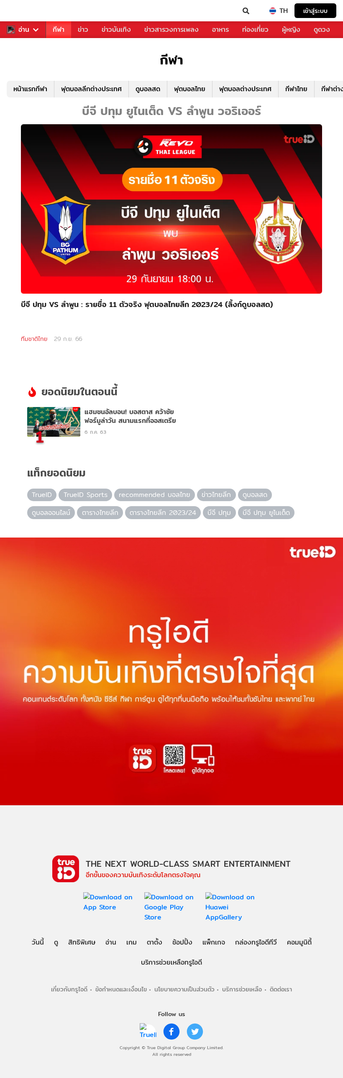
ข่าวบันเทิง (116, 29)
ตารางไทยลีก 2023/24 (163, 512)
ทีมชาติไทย (34, 338)
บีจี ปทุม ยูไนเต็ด (266, 512)
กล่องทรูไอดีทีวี (256, 942)
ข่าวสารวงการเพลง (171, 29)
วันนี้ (38, 942)
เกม (131, 942)
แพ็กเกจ (213, 942)
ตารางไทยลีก (100, 512)
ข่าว (83, 29)
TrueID (23, 11)
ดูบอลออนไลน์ (51, 512)
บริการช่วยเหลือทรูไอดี (171, 962)
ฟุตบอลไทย (189, 89)
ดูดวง (322, 29)
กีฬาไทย (296, 89)
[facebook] (171, 1031)
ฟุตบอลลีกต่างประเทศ (91, 89)
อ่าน (23, 30)
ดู (56, 942)
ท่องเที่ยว (255, 29)
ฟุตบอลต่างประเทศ (245, 89)
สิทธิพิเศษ (81, 942)
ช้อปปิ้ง (182, 942)
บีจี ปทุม (219, 512)
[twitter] (195, 1031)
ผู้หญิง (291, 29)
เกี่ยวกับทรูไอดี (69, 989)
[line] (148, 1031)
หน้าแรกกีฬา (30, 89)
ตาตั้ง (154, 942)
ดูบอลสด (148, 89)
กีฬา (58, 29)
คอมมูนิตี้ (299, 942)
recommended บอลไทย (154, 494)
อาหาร (220, 29)
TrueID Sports (86, 494)
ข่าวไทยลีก (216, 494)
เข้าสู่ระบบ (315, 10)
